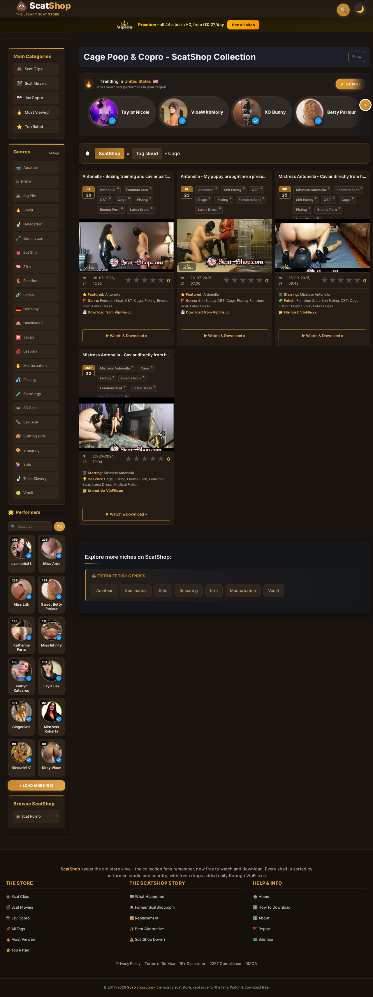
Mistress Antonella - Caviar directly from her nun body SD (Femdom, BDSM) (322, 176)
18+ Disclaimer (192, 963)
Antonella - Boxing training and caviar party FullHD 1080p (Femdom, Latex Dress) (126, 176)
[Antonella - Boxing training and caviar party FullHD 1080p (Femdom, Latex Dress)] (126, 245)
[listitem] (122, 113)
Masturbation (243, 590)
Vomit (273, 590)
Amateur (104, 590)
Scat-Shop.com (140, 987)
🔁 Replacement (144, 918)
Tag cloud (147, 153)
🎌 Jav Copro (18, 918)
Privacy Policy (128, 963)
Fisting (142, 200)
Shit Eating (232, 190)
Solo (163, 590)
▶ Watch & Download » (126, 335)
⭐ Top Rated (17, 950)
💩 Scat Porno (28, 816)
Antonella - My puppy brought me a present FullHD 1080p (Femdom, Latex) (224, 176)
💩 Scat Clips (17, 896)
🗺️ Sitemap (263, 939)
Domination (136, 590)
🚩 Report (262, 928)
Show (356, 57)
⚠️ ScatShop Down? (147, 939)
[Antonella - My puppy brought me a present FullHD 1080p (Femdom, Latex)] (224, 245)
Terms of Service (160, 963)
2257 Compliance (225, 963)
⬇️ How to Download (272, 907)
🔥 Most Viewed (20, 939)
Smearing (189, 590)
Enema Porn (109, 210)
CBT (103, 200)
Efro (214, 590)
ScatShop (109, 153)
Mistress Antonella (311, 190)
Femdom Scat (137, 190)
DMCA (251, 963)
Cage (122, 200)
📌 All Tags (15, 928)
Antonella (107, 190)
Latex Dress (139, 210)
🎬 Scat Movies (19, 907)
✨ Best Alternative (146, 928)
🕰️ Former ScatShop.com (152, 907)
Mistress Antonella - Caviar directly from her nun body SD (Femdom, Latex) (126, 354)
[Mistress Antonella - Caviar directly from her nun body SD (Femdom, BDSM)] (322, 245)
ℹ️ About (261, 918)
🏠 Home (261, 896)
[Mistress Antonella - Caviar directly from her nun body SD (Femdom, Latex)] (126, 424)
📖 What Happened (146, 896)
